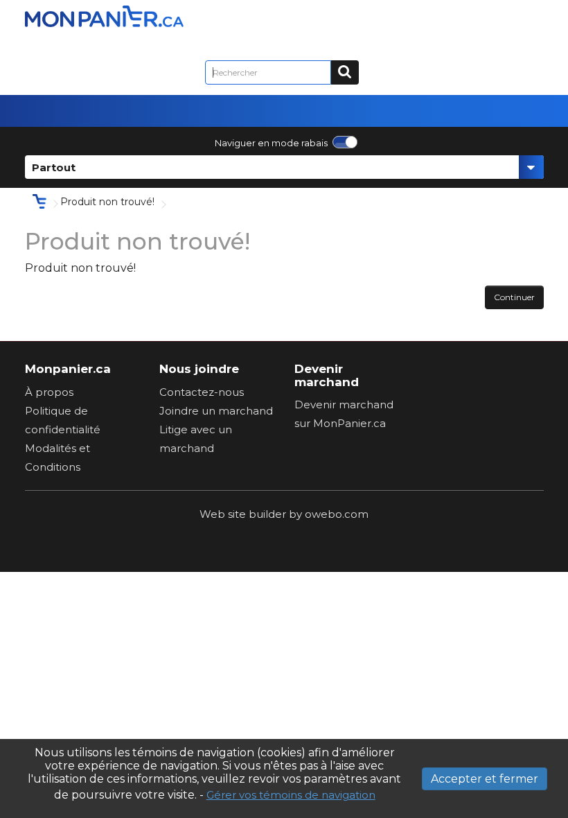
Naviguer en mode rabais (271, 142)
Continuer (514, 297)
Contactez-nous (201, 392)
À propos (49, 392)
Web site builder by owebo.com (284, 514)
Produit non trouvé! (107, 201)
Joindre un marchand (216, 410)
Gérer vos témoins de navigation (290, 794)
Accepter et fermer (484, 778)
